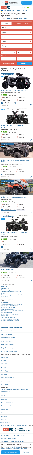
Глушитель (4, 409)
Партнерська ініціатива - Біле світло (12, 435)
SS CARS (4, 364)
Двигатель (4, 416)
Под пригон (27, 23)
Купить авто (4, 286)
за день (17, 18)
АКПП (3, 395)
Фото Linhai (4, 296)
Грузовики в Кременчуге (8, 341)
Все (7, 23)
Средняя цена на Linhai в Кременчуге (12, 310)
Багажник (4, 399)
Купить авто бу (5, 290)
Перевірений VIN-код (8, 74)
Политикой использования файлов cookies (14, 448)
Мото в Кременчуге (6, 334)
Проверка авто (5, 302)
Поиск (25, 63)
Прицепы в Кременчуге (8, 337)
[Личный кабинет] (31, 7)
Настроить (26, 452)
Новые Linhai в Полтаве (8, 307)
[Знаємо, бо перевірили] (16, 431)
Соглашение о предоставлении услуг (13, 441)
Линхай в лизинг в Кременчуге (10, 320)
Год (2, 49)
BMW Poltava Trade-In (7, 377)
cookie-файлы (15, 447)
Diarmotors (4, 374)
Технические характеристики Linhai (11, 295)
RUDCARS (4, 357)
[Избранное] (21, 7)
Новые (19, 23)
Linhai (2, 293)
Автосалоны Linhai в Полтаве (9, 305)
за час (6, 18)
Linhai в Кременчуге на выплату (10, 314)
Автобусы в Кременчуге (8, 344)
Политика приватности (8, 438)
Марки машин (5, 288)
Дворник (3, 419)
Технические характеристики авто (11, 291)
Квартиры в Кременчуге (8, 309)
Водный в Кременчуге (7, 348)
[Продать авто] (27, 7)
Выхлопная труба (6, 406)
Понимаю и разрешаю (11, 452)
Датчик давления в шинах (8, 412)
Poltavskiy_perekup (6, 370)
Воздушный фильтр (7, 402)
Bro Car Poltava (5, 381)
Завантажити (26, 3)
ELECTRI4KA (5, 384)
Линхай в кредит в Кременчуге (10, 319)
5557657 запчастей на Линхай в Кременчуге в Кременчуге (14, 390)
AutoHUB (4, 360)
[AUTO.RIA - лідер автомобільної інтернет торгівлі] (5, 7)
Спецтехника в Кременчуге (9, 351)
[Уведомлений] (24, 7)
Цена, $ (3, 56)
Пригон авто (4, 315)
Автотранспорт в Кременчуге (11, 327)
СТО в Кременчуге (6, 312)
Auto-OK (3, 367)
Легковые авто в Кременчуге (9, 331)
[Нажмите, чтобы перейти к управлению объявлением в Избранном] (31, 105)
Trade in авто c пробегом (8, 317)
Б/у (13, 23)
